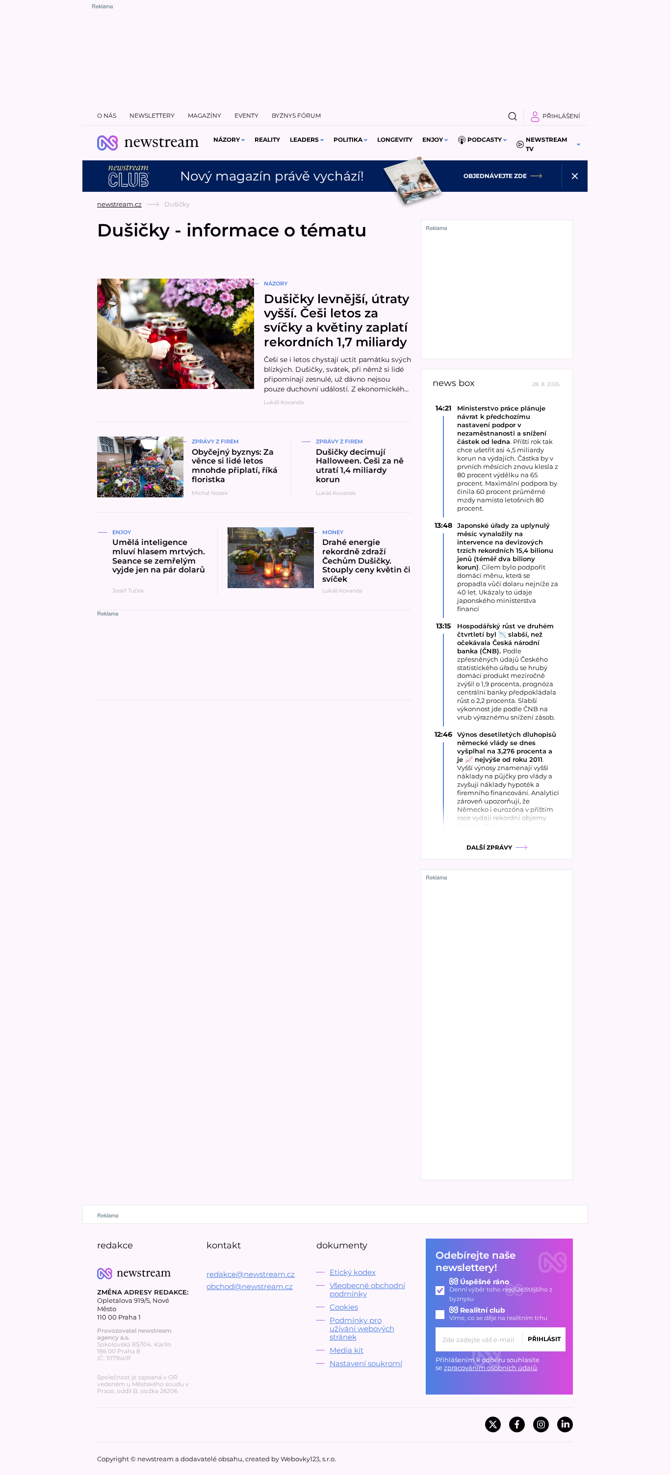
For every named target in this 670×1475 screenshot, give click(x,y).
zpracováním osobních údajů (490, 1367)
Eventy (246, 115)
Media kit (346, 1350)
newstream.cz (119, 204)
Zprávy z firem (215, 441)
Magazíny (204, 115)
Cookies (344, 1307)
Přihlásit (544, 1339)
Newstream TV (546, 144)
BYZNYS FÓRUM (296, 115)
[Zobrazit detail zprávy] (497, 458)
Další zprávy (489, 847)
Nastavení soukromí (366, 1363)
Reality (267, 139)
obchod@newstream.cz (249, 1286)
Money (332, 532)
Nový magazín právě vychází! (272, 176)
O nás (106, 115)
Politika (348, 139)
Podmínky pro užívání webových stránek (362, 1328)
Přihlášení (561, 116)
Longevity (394, 139)
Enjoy (432, 139)
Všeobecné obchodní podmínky (367, 1289)
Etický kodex (353, 1272)
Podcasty (484, 139)
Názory (226, 139)
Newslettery (152, 115)
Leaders (304, 139)
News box (454, 383)
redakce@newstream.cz (250, 1274)
